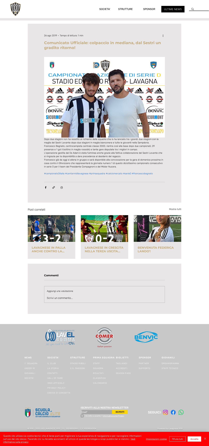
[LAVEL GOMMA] (60, 337)
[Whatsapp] (181, 412)
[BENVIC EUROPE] (146, 337)
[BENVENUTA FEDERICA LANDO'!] (157, 228)
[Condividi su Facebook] (45, 187)
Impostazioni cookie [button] (156, 438)
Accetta (194, 438)
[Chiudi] (205, 438)
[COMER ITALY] (104, 337)
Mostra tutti (175, 209)
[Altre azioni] (163, 35)
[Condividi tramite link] (53, 187)
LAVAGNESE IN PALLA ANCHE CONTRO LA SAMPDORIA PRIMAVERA (51, 249)
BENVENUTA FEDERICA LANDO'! (156, 249)
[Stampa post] (61, 187)
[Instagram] (165, 412)
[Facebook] (173, 412)
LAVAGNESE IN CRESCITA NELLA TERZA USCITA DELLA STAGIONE (104, 249)
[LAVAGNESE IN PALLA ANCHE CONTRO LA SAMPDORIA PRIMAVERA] (51, 228)
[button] (101, 9)
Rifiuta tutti (177, 438)
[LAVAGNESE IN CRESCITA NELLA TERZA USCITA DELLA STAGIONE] (104, 228)
